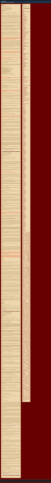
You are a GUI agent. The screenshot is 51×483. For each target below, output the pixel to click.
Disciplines (28, 269)
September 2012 (24, 217)
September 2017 (24, 177)
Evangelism (25, 276)
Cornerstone (24, 261)
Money (29, 340)
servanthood (28, 375)
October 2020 (24, 152)
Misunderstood (24, 340)
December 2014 (24, 199)
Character (24, 251)
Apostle (29, 240)
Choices (26, 252)
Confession (28, 257)
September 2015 (24, 193)
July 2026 (24, 106)
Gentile (29, 289)
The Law (26, 388)
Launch (27, 323)
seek (29, 374)
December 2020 (24, 151)
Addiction (26, 237)
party (29, 348)
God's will (26, 296)
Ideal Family (24, 49)
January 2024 (24, 126)
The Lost (29, 388)
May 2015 (24, 196)
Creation (26, 262)
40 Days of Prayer (24, 14)
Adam (23, 237)
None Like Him (24, 65)
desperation (26, 267)
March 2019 (24, 165)
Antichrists (28, 239)
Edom (29, 272)
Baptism (29, 243)
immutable (24, 311)
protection (23, 357)
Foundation (24, 287)
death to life (26, 265)
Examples (24, 277)
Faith (29, 279)
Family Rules (24, 36)
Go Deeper (24, 40)
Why (23, 101)
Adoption (29, 237)
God (23, 41)
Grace (26, 299)
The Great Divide (24, 89)
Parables (23, 67)
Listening (28, 326)
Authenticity (28, 242)
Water (25, 395)
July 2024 (24, 122)
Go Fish (23, 9)
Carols (23, 25)
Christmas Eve (24, 26)
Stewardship (24, 381)
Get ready (25, 290)
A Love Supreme (24, 16)
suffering (28, 382)
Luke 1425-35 (24, 332)
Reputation (29, 366)
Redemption (24, 362)
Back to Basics (24, 22)
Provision (23, 358)
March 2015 (24, 197)
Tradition (24, 390)
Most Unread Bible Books (25, 63)
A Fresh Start (24, 15)
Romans (23, 79)
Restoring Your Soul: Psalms (26, 76)
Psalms (23, 73)
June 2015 (24, 195)
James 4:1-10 (28, 315)
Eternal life (28, 275)
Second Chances (25, 374)
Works (25, 398)
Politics (23, 69)
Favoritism (28, 281)
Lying (26, 332)
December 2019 (24, 159)
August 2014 (24, 202)
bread (29, 249)
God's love (26, 294)
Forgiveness (12, 149)
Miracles (24, 339)
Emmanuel (24, 273)
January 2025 (24, 118)
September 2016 (24, 185)
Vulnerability (29, 394)
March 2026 (24, 109)
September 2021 (24, 145)
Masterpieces (28, 333)
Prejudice (23, 354)
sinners (25, 234)
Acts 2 (29, 236)
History (29, 305)
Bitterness (27, 246)
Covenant (29, 261)
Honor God (24, 308)
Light (24, 326)
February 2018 (24, 174)
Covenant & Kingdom (25, 28)
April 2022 (24, 140)
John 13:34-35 (24, 318)
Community (24, 256)
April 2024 (24, 124)
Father (23, 281)
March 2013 (24, 213)
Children (26, 251)
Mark (8, 8)
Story (23, 82)
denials (29, 266)
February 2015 (24, 198)
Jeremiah (24, 50)
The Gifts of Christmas (25, 87)
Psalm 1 (23, 72)
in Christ (26, 311)
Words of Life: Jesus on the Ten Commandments (26, 103)
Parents (27, 348)
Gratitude (24, 300)
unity (23, 393)
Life (26, 325)
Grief (23, 302)
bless (23, 247)
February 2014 (24, 206)
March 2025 (24, 117)
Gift (27, 290)
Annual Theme (24, 239)
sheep (29, 376)
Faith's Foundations (25, 35)
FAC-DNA (24, 34)
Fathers (26, 281)
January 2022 (24, 142)
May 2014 (24, 204)
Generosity (24, 288)
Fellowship (24, 283)
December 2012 (24, 215)
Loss (24, 328)
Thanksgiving (27, 386)
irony (29, 313)
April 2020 (24, 156)
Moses (23, 341)
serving (29, 233)
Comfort (29, 254)
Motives (27, 341)
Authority (24, 243)
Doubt (28, 271)
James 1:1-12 (25, 314)
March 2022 (24, 141)
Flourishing (24, 284)
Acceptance (24, 236)
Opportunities (26, 346)
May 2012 (24, 220)
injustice (26, 312)
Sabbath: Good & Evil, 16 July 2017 (6, 312)
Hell (23, 47)
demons (26, 266)
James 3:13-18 (25, 315)
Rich (29, 369)
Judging (24, 320)
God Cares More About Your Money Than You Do (26, 43)
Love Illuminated (24, 56)
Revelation (24, 78)
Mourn (29, 341)
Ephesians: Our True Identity (26, 32)
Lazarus (29, 323)
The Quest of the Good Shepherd (26, 93)
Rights (27, 370)
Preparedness (28, 354)
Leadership (24, 324)
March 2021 (24, 149)
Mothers (25, 341)
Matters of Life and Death (25, 59)
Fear (23, 282)
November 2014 (24, 200)
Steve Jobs (29, 380)
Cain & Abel (28, 250)
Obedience (5, 149)
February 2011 (24, 230)
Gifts (29, 290)
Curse (29, 263)
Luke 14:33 (25, 331)
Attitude (23, 242)
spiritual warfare (25, 380)
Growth (26, 302)
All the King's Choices (25, 19)
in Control (29, 311)
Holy (26, 306)
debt (29, 265)
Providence (29, 357)
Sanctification (24, 373)
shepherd (24, 377)
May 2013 (24, 212)
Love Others (28, 330)
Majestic (27, 332)
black (29, 246)
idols (29, 310)
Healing (25, 304)
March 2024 (24, 125)
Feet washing (28, 282)
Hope (26, 308)
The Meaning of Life (25, 91)
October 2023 (24, 128)
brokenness (24, 250)
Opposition (29, 346)
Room (29, 370)
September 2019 (24, 161)
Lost (26, 328)
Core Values (28, 260)
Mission (27, 339)
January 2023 (24, 134)
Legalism (29, 324)
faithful (26, 232)
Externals (29, 278)
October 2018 (24, 168)
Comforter (24, 255)
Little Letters (24, 55)
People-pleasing (28, 350)
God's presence (26, 295)
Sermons (6, 8)
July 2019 (24, 162)
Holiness (24, 306)
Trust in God (26, 392)
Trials (26, 391)
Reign (23, 363)
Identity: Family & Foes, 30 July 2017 (6, 7)
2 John (23, 13)
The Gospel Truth (24, 88)
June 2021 (24, 147)
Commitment (28, 255)
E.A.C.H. (25, 272)
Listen (26, 326)
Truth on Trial (24, 96)
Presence (24, 355)
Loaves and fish (24, 327)
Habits (25, 303)
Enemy (23, 275)
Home (23, 5)
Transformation (28, 390)
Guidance (23, 303)
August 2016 (24, 186)
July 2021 (24, 146)
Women (27, 397)
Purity (26, 359)
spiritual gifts (28, 379)
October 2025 (24, 112)
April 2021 (24, 148)
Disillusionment (24, 270)
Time (24, 389)
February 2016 (24, 190)
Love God (24, 329)
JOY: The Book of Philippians (26, 53)
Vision (23, 97)
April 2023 (24, 132)
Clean (23, 254)
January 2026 (24, 110)
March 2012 (24, 221)
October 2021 (24, 144)
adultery (23, 232)
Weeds (29, 395)
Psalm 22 (27, 358)
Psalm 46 (29, 358)
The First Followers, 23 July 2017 (6, 152)
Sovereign (26, 378)
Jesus (23, 51)
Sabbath (3, 473)
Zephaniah (29, 399)
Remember (28, 365)
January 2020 (24, 158)
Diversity (24, 271)
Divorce (26, 271)
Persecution (24, 351)
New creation (26, 342)
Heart (29, 304)
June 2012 (24, 219)
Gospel (23, 44)
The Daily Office (27, 387)
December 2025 (24, 111)
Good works (25, 297)
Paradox (25, 348)
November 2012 (24, 216)
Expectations (26, 278)
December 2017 (24, 175)
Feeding (25, 282)
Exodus (29, 277)
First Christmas (24, 37)
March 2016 (24, 189)
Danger (23, 264)
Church (24, 253)
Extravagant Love (24, 33)
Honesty (27, 307)
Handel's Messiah (24, 46)
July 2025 (24, 114)
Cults (27, 263)
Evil (29, 276)
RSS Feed (24, 400)
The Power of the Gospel (25, 92)
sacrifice (26, 233)
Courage (26, 261)
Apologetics (26, 240)
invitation (8, 149)
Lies (24, 325)
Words (23, 102)
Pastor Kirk (2, 6)
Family (3, 149)
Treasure (23, 391)
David (29, 264)
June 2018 (24, 171)
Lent (23, 325)
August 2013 (24, 210)
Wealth (27, 395)
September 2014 (24, 201)
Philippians (24, 68)
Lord (23, 328)
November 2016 (24, 184)
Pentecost (24, 350)
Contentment (28, 259)
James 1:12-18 (28, 314)
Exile (26, 277)
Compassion (24, 257)
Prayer (23, 71)
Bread (23, 24)
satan (29, 373)
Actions (27, 236)
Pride (26, 355)
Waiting (24, 395)
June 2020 (24, 155)
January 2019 (24, 166)
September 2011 (24, 225)
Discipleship (4, 309)
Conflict (23, 258)
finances (29, 232)
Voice (26, 394)
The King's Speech (24, 90)
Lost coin (28, 328)
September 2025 (24, 113)
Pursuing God (24, 360)
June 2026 (24, 107)
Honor (29, 307)
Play (8, 473)
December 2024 (24, 119)
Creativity (29, 262)
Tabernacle (23, 384)
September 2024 (24, 121)
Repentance (24, 233)
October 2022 (24, 136)
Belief (23, 244)
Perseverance (28, 351)
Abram (29, 235)
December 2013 (24, 207)
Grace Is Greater (24, 45)
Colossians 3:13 (25, 254)
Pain (26, 347)
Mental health (26, 337)
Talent (26, 384)
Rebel (27, 361)
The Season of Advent (25, 94)
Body (23, 248)
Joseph (25, 319)
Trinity (29, 391)
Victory (27, 393)
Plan (27, 352)
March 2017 (24, 181)
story (29, 381)
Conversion (24, 260)
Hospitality (24, 309)
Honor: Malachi (24, 48)
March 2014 (24, 205)
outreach (24, 347)
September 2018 (24, 169)
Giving (23, 291)
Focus (26, 284)
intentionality (24, 313)
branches (26, 249)
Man (29, 332)
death (23, 265)
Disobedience (28, 270)
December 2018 (24, 167)
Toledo (29, 389)
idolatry (26, 310)
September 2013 (24, 209)
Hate (29, 303)
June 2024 (24, 123)
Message (23, 61)
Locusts (26, 327)
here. (18, 148)
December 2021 (24, 143)
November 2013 (24, 208)
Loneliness (29, 327)
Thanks (23, 84)
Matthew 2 (27, 334)
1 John (23, 12)
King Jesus (27, 321)
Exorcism (24, 278)
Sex (25, 376)
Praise (23, 70)
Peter (23, 352)
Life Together (24, 10)
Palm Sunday (24, 66)
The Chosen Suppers (25, 86)
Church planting (28, 253)
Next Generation (27, 344)
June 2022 (24, 139)
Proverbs (26, 357)
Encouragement (27, 273)
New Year (25, 343)
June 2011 (24, 227)
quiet (26, 360)
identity (24, 310)
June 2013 (24, 211)
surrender (26, 383)
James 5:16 (27, 316)
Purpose (29, 359)
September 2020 (24, 153)
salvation (10, 149)
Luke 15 (27, 331)
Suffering (25, 382)
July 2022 (24, 138)
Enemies (29, 274)
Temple (29, 384)
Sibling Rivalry (28, 377)
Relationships (28, 364)
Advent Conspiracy (25, 18)
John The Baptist (28, 318)
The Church (25, 387)
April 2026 (24, 108)
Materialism (24, 334)
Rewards (28, 369)
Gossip (29, 298)
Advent (23, 17)
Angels (29, 238)
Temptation (24, 385)
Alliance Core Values (25, 20)
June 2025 (24, 115)
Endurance (26, 274)
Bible (26, 245)
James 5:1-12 (24, 316)
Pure (25, 359)
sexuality (24, 234)
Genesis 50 (26, 289)
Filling (29, 283)
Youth (24, 399)
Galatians (24, 38)
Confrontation (28, 258)
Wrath (23, 399)
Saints (29, 371)
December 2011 (24, 223)
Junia (29, 320)
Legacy (26, 324)
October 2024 (24, 120)
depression (24, 267)
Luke (23, 331)
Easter (23, 30)
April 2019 (24, 164)
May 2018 (24, 172)
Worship (23, 104)
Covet (23, 262)
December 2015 (24, 191)
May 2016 (24, 188)
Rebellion (29, 361)
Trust (23, 392)
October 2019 (24, 160)
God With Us (25, 293)
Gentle (23, 290)
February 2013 (24, 214)
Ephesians (24, 31)
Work (23, 398)
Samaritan (29, 372)
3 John (24, 235)
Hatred (23, 304)
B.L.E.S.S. (26, 243)
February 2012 (24, 222)
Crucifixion (24, 263)
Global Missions (27, 291)
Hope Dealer (28, 308)
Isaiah (23, 314)
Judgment (26, 320)
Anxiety (24, 240)
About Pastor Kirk (25, 6)
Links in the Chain (24, 54)
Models (26, 340)
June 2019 (24, 163)
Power (23, 353)
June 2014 (24, 203)
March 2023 (24, 133)
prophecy (28, 356)
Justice (23, 321)
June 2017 (8, 6)
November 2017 (24, 176)
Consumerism (24, 27)
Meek (27, 336)
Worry (26, 398)
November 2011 (24, 224)
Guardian (29, 302)
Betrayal (23, 245)
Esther (25, 275)
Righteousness (24, 370)
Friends (29, 287)
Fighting (26, 283)
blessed (26, 247)
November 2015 (24, 192)
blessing (29, 247)
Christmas (28, 252)
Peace (25, 349)
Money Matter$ (24, 62)
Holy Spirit (28, 306)
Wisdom (24, 396)
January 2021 (24, 150)
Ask (29, 241)
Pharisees (25, 352)
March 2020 (24, 157)
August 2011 (24, 226)
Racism (23, 74)
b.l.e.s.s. (23, 21)
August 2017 (5, 6)
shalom (27, 376)
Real (25, 361)
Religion (7, 473)
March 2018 (24, 173)
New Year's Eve (24, 64)
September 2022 (24, 137)
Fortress (29, 286)
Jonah (23, 52)
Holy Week (24, 307)
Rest (5, 309)
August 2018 (24, 170)
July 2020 (24, 154)
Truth (29, 392)
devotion (29, 267)
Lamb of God (24, 323)
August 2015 (24, 194)
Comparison (28, 256)
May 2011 (24, 228)
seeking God (24, 375)
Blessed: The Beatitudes (25, 23)
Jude (29, 319)
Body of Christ (26, 248)
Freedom (26, 287)
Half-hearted (27, 303)
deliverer (24, 266)
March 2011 (24, 229)
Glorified (24, 39)
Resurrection (24, 77)
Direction (25, 268)
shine (25, 377)
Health (27, 304)
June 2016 (24, 187)
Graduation (29, 299)
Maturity (26, 335)
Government (24, 299)
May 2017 (24, 180)
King (25, 321)
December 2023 (24, 127)
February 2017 (24, 182)
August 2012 (24, 218)
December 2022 (24, 135)
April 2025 (24, 116)
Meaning (23, 60)
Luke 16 (29, 331)
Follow (29, 284)
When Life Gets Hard (25, 100)
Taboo (23, 83)
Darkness (26, 264)
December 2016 (24, 183)
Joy (27, 319)
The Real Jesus (10, 8)
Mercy (26, 338)
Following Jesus (26, 285)
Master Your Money (25, 58)
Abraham (26, 235)
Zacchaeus (27, 399)
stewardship (28, 234)
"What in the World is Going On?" (26, 11)
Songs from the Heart (25, 81)
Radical (23, 75)
